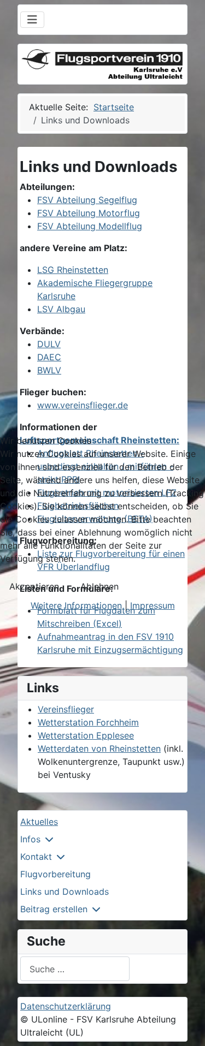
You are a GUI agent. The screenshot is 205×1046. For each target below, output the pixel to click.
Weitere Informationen (76, 605)
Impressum (152, 605)
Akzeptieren (34, 586)
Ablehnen (99, 586)
